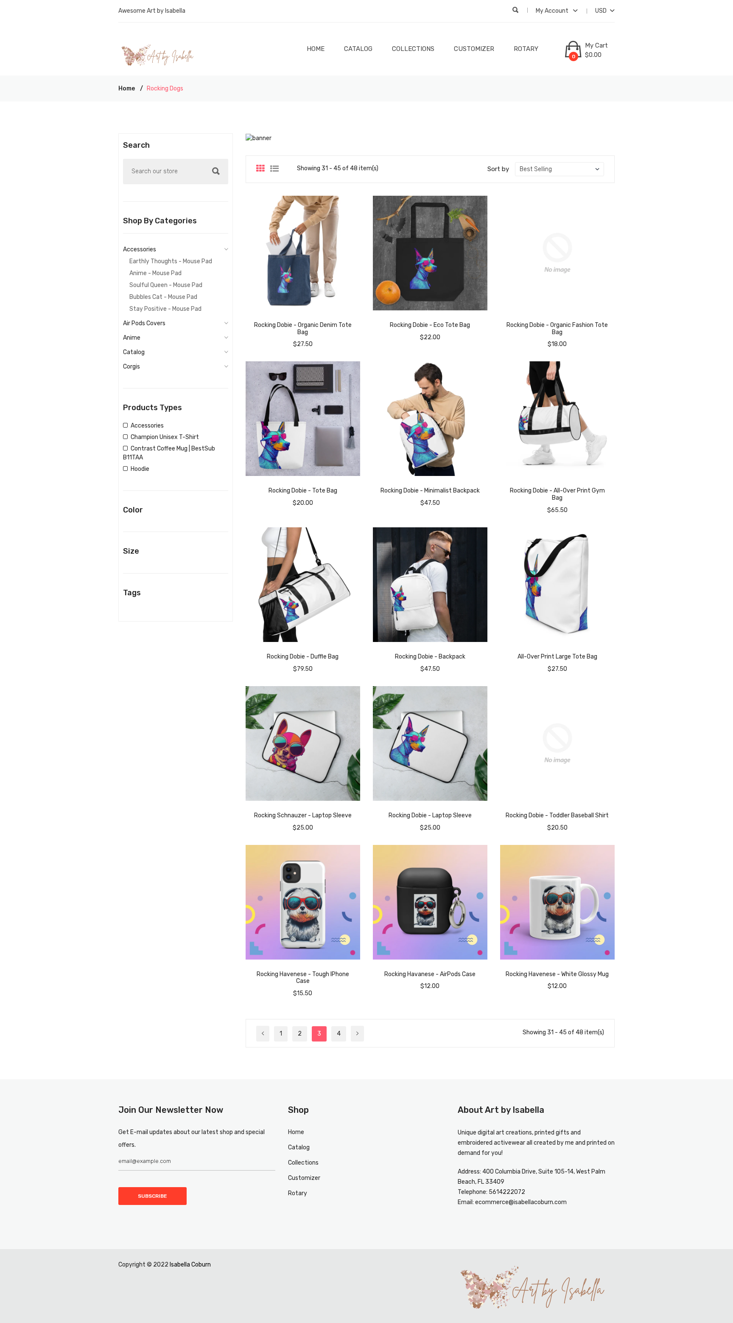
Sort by (498, 169)
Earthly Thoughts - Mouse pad (170, 261)
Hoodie (140, 469)
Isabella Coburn (190, 1264)
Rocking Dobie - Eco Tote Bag (430, 325)
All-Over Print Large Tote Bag (557, 656)
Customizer (474, 49)
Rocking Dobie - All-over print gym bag (557, 494)
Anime (131, 337)
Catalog (358, 49)
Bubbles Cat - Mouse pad (163, 297)
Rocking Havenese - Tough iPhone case (303, 978)
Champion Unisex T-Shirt (165, 437)
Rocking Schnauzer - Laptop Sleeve (303, 815)
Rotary (526, 49)
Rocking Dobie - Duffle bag (303, 656)
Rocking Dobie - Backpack (430, 656)
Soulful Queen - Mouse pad (165, 285)
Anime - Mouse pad (155, 273)
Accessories (139, 249)
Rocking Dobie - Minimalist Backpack (430, 490)
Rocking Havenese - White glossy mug (557, 974)
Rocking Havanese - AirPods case (430, 974)
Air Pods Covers (144, 323)
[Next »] (357, 1034)
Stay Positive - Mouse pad (165, 308)
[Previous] (262, 1034)
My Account (553, 10)
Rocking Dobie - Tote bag (303, 490)
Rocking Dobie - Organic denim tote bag (303, 328)
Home (316, 49)
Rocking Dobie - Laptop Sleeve (430, 815)
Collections (413, 49)
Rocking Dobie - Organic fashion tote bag (557, 328)
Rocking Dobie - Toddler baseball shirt (557, 815)
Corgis (131, 366)
